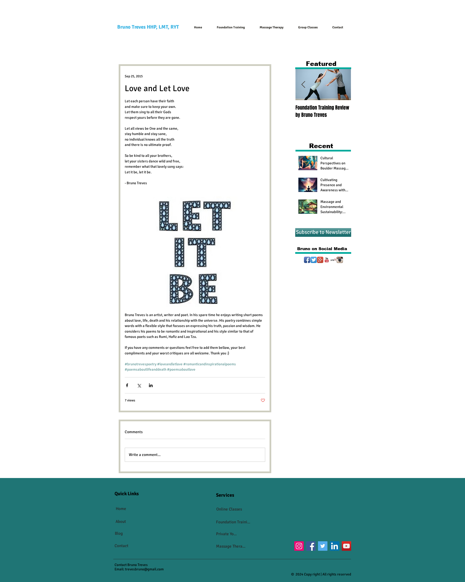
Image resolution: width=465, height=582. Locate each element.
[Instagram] (340, 260)
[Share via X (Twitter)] (139, 385)
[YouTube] (327, 260)
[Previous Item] (303, 84)
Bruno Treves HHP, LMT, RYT (148, 27)
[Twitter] (313, 260)
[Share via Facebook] (127, 385)
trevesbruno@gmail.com (144, 569)
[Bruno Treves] (320, 260)
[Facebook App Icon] (307, 260)
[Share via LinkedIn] (150, 385)
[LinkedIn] (334, 546)
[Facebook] (311, 546)
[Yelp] (333, 260)
